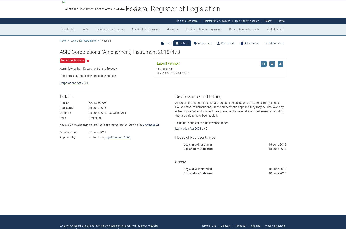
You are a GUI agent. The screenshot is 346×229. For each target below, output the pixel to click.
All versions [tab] (252, 43)
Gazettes (172, 29)
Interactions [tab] (276, 43)
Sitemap (255, 225)
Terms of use (209, 225)
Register (216, 20)
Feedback (241, 225)
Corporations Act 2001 (74, 83)
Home (63, 40)
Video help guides (275, 225)
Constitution (68, 29)
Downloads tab (151, 124)
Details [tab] (184, 43)
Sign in (247, 20)
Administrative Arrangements (203, 29)
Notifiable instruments (146, 29)
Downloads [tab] (228, 43)
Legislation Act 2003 (117, 137)
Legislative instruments (110, 29)
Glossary (226, 225)
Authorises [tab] (205, 43)
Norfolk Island (275, 29)
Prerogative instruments (244, 29)
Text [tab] (167, 43)
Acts (86, 29)
